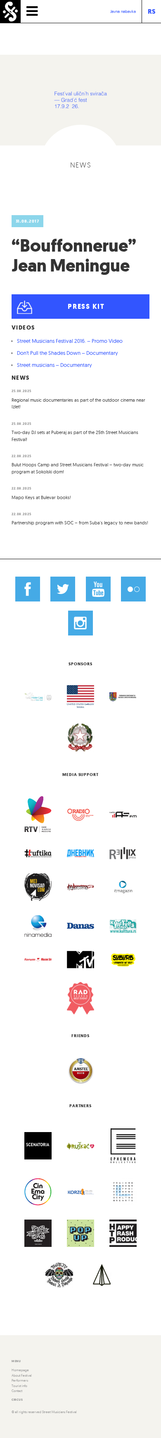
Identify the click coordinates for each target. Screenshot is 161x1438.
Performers (20, 1380)
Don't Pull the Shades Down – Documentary (67, 352)
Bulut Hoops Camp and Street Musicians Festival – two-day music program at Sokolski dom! (78, 468)
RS (151, 11)
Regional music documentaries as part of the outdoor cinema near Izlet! (78, 403)
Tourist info (19, 1386)
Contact (17, 1391)
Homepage (20, 1370)
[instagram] (80, 623)
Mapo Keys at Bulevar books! (41, 497)
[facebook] (28, 589)
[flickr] (133, 589)
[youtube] (98, 589)
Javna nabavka (123, 11)
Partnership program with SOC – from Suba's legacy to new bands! (80, 523)
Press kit (86, 306)
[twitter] (63, 589)
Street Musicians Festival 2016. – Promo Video (70, 340)
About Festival (22, 1375)
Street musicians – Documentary (54, 364)
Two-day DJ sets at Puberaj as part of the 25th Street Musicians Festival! (75, 435)
